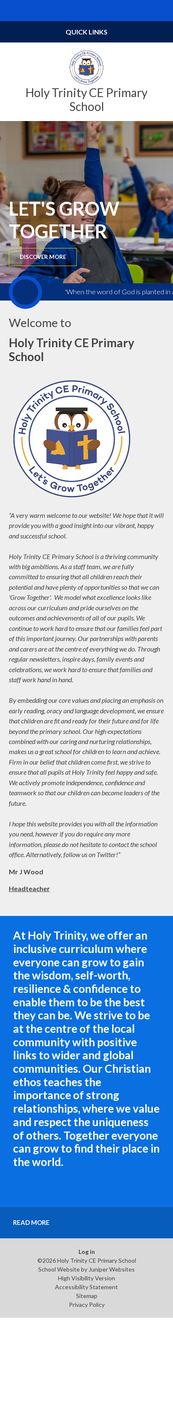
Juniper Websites (112, 1269)
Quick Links (86, 32)
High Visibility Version (86, 1278)
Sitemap (86, 1295)
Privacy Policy (87, 1304)
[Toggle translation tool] (141, 10)
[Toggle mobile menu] (10, 10)
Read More (31, 1222)
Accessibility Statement (86, 1286)
